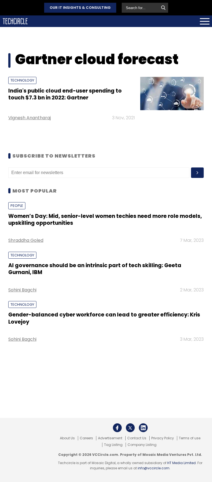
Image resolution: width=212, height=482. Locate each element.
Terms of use (189, 438)
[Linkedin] (143, 427)
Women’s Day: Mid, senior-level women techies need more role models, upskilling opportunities (105, 219)
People (16, 205)
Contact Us (136, 438)
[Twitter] (130, 427)
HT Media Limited (181, 463)
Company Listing (142, 445)
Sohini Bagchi (22, 290)
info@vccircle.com (153, 468)
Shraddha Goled (25, 240)
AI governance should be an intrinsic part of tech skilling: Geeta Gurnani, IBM (94, 269)
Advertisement (110, 438)
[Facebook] (117, 427)
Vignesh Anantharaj (29, 118)
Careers (86, 438)
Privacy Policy (162, 438)
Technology (22, 80)
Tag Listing (113, 445)
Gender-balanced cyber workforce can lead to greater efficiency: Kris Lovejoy (104, 318)
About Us (67, 438)
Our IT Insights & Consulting (80, 7)
